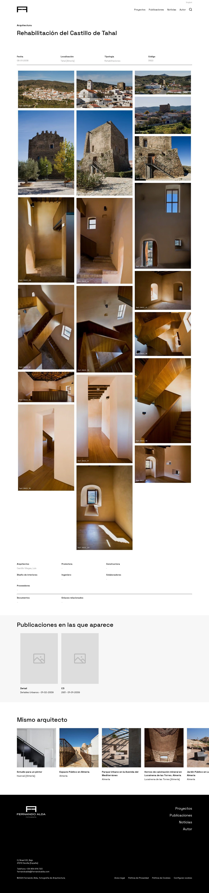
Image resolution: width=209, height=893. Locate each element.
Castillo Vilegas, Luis (26, 568)
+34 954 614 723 (34, 868)
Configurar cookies (183, 878)
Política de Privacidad (138, 878)
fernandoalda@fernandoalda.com (33, 871)
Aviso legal (119, 878)
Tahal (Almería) (68, 61)
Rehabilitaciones (112, 61)
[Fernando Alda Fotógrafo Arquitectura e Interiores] (22, 9)
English (189, 2)
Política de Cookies (161, 878)
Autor (183, 9)
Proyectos (139, 9)
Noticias (171, 9)
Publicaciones (156, 9)
